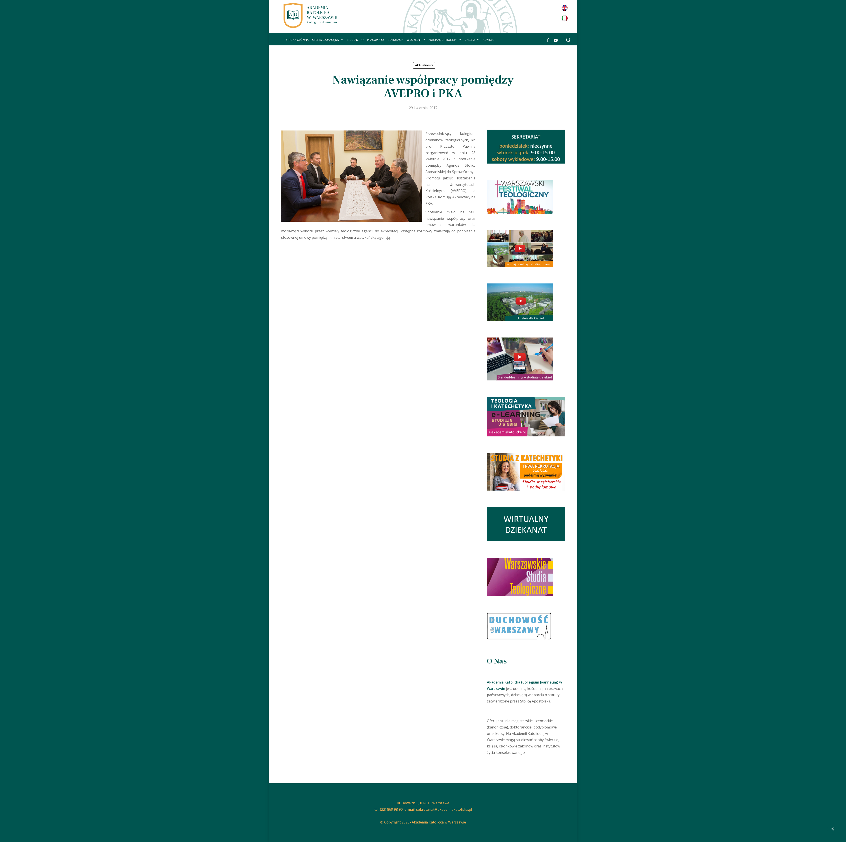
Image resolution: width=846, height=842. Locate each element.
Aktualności (424, 65)
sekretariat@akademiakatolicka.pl (444, 809)
